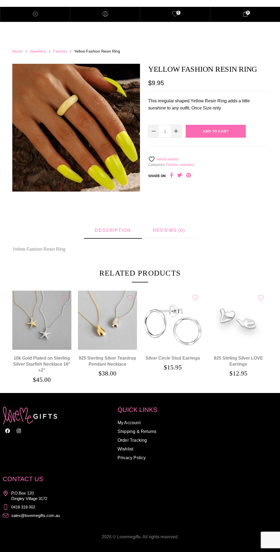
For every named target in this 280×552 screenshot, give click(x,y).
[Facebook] (8, 431)
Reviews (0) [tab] (169, 230)
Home (17, 51)
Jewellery (38, 51)
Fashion (60, 51)
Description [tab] (113, 230)
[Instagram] (19, 431)
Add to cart (216, 131)
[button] (42, 312)
